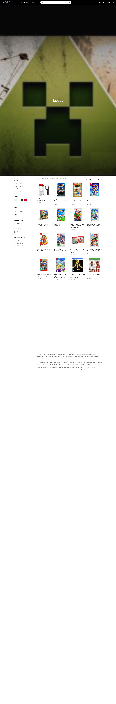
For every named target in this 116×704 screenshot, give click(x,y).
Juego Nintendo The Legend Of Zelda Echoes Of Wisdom (60, 276)
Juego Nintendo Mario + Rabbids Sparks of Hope (94, 200)
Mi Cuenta (102, 2)
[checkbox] (24, 184)
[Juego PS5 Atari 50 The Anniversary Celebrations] (77, 265)
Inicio (38, 178)
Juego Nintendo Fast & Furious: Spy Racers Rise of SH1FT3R (61, 200)
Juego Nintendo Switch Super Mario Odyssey (44, 275)
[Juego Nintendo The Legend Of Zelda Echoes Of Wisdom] (61, 265)
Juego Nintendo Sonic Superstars (60, 224)
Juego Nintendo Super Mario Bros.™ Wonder (94, 224)
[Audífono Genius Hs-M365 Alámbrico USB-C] (44, 189)
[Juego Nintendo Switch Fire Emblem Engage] (61, 240)
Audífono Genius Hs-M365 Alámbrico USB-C (44, 199)
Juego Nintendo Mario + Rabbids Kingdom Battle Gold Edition (77, 200)
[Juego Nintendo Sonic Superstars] (61, 215)
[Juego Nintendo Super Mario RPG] (44, 240)
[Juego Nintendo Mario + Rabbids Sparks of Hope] (94, 189)
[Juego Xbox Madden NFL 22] (94, 265)
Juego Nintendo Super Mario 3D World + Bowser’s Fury (77, 225)
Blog (108, 2)
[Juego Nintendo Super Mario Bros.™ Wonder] (94, 215)
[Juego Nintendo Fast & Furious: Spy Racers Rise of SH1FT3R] (61, 189)
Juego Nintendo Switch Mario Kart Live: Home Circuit (77, 250)
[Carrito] (113, 2)
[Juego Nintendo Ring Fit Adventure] (44, 215)
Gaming (52, 178)
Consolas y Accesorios (61, 178)
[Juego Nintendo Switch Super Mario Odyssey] (44, 265)
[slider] (14, 209)
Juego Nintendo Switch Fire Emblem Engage (61, 249)
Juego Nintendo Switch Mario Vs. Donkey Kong (94, 249)
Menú (32, 2)
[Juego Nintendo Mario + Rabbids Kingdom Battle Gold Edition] (77, 189)
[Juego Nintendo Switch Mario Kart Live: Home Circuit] (77, 240)
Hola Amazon (25, 2)
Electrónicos (44, 178)
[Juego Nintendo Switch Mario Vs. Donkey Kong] (94, 240)
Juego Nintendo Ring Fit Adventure (43, 224)
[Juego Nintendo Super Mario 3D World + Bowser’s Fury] (77, 215)
